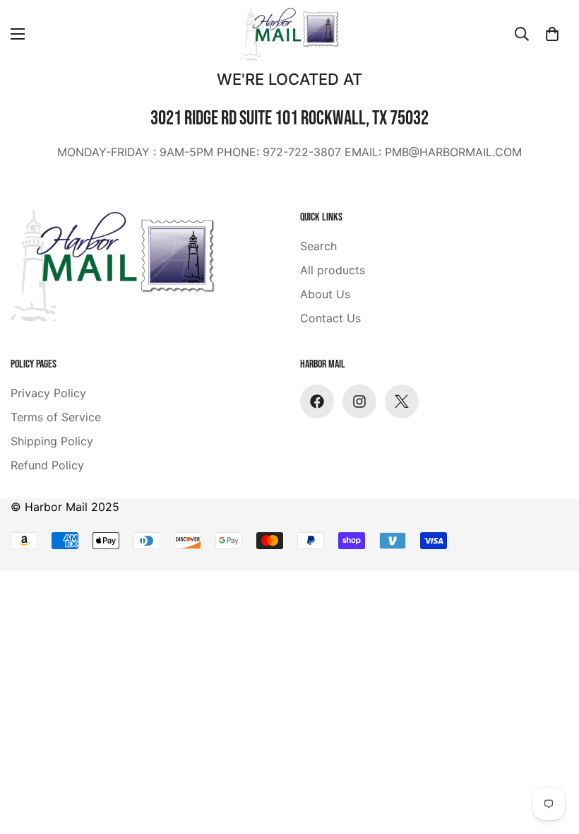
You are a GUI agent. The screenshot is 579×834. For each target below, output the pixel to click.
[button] (552, 34)
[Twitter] (402, 401)
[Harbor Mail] (289, 34)
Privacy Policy (48, 393)
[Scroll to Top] (27, 757)
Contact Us (330, 318)
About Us (325, 294)
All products (332, 270)
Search (318, 246)
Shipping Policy (52, 441)
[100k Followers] (359, 401)
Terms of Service (56, 417)
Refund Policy (47, 465)
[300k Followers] (317, 401)
